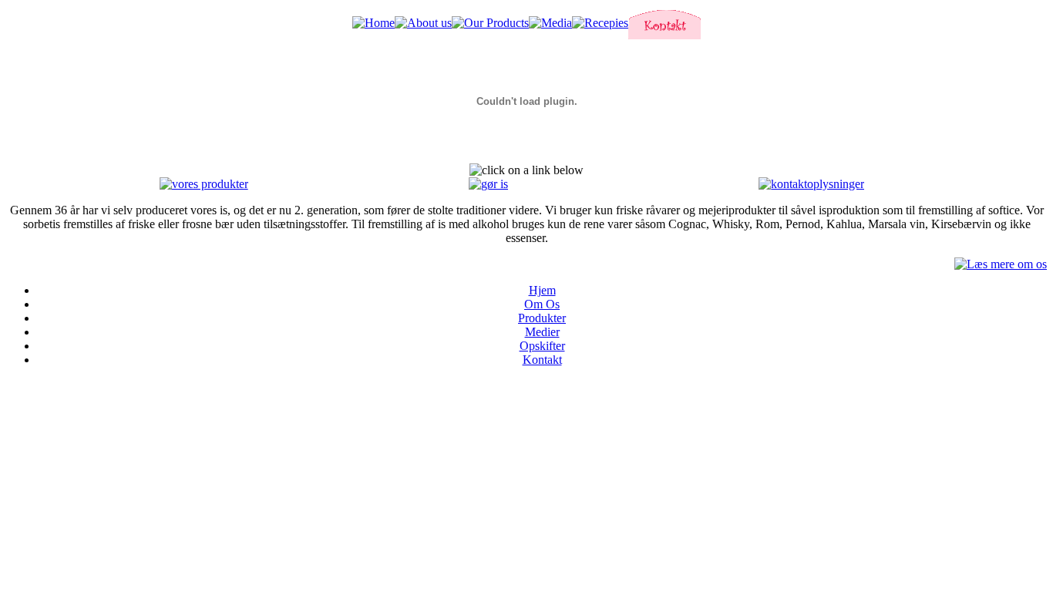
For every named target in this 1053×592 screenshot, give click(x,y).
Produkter (542, 318)
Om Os (542, 304)
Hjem (542, 290)
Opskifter (542, 345)
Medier (542, 331)
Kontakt (542, 359)
